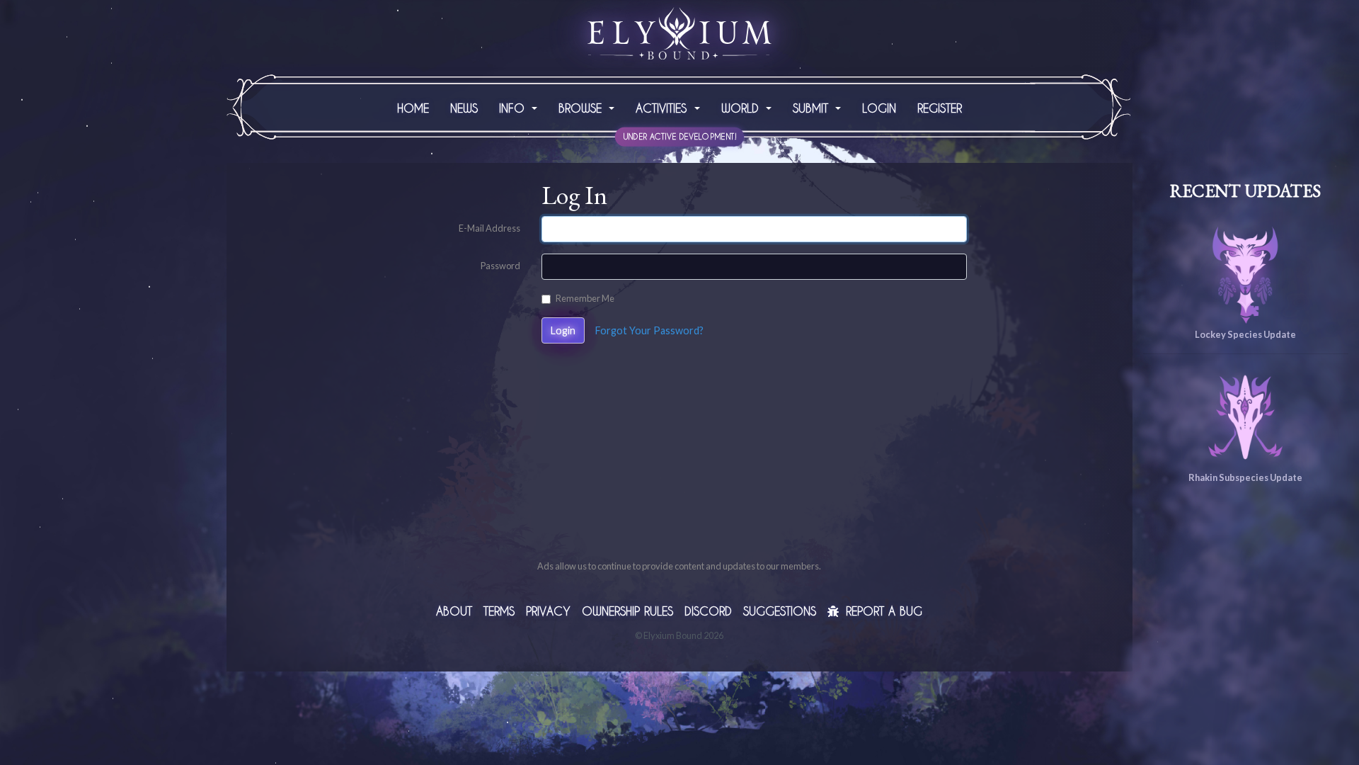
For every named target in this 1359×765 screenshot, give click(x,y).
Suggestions (779, 611)
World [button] (742, 108)
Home (413, 108)
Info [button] (514, 108)
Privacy (548, 611)
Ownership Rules (627, 611)
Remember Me (585, 298)
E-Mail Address (489, 228)
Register (939, 108)
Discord (708, 611)
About (454, 611)
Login (879, 108)
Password (500, 265)
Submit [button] (812, 108)
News (464, 108)
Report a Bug (882, 611)
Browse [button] (582, 108)
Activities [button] (663, 108)
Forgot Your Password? (649, 330)
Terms (499, 611)
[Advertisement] (679, 460)
